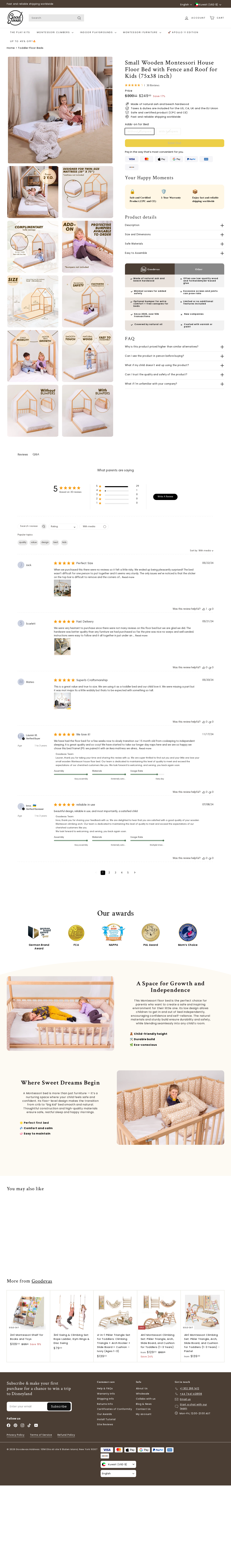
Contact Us (143, 1409)
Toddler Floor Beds (30, 48)
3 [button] (115, 872)
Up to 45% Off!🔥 (23, 41)
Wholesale (142, 1393)
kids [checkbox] (64, 542)
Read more (128, 577)
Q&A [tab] (36, 454)
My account (144, 1414)
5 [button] (128, 872)
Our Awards (104, 1414)
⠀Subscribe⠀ (59, 1406)
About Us (141, 1388)
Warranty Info (106, 1393)
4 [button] (121, 872)
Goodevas (42, 1281)
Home (11, 48)
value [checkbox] (34, 542)
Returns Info (105, 1404)
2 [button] (109, 872)
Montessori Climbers (54, 32)
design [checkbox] (45, 542)
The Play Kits (20, 32)
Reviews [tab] (23, 454)
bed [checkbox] (55, 542)
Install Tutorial (106, 1419)
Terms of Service (41, 1435)
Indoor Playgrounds (97, 32)
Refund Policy (66, 1435)
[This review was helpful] (204, 609)
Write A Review (165, 497)
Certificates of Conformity (114, 1409)
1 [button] (103, 872)
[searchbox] (29, 526)
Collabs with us (145, 1398)
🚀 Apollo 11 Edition (183, 32)
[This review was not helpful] (210, 609)
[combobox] (56, 17)
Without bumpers (140, 131)
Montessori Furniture (141, 32)
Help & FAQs (105, 1388)
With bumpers (168, 131)
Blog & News (144, 1404)
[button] (117, 487)
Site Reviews (105, 1424)
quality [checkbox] (22, 542)
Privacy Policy (16, 1435)
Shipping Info (105, 1398)
